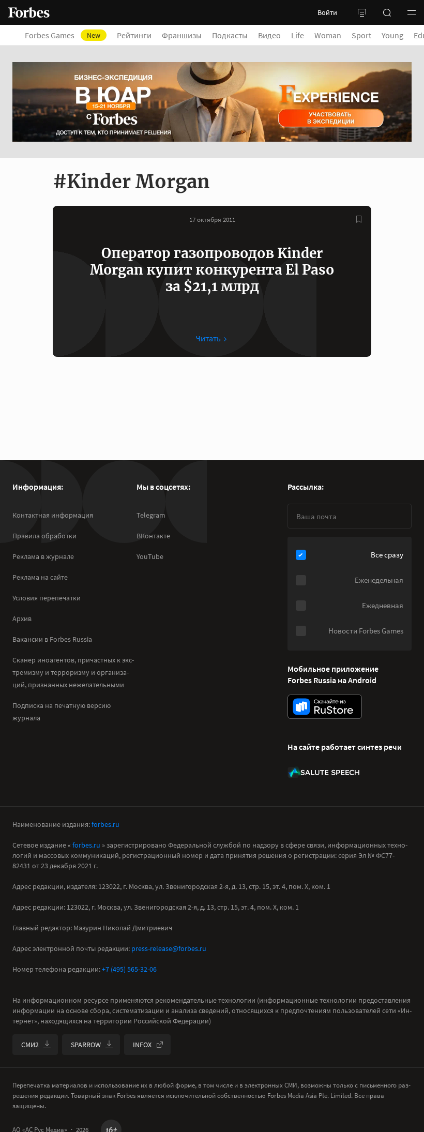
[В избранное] (359, 219)
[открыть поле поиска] (386, 12)
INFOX (142, 1044)
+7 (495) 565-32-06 (129, 969)
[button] (411, 12)
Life (297, 35)
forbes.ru (105, 824)
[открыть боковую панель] (362, 12)
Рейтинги (134, 35)
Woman (327, 35)
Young (392, 35)
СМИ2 (30, 1044)
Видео (269, 35)
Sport (361, 35)
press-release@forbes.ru (168, 948)
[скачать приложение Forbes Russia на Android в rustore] (324, 706)
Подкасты (230, 35)
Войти (327, 12)
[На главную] (29, 12)
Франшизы (182, 35)
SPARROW (86, 1044)
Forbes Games (62, 35)
